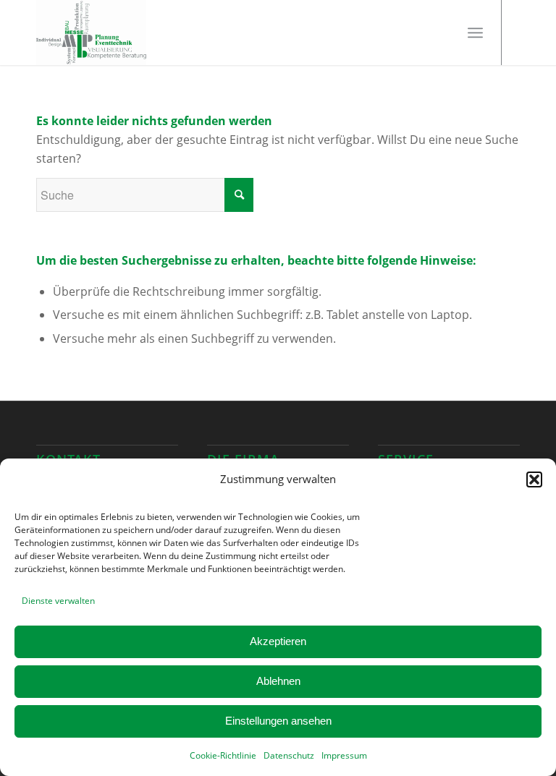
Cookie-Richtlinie (223, 755)
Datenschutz (289, 755)
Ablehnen (278, 681)
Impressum (344, 755)
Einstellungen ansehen (278, 721)
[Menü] (475, 32)
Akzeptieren (278, 641)
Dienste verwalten (58, 600)
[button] (534, 479)
